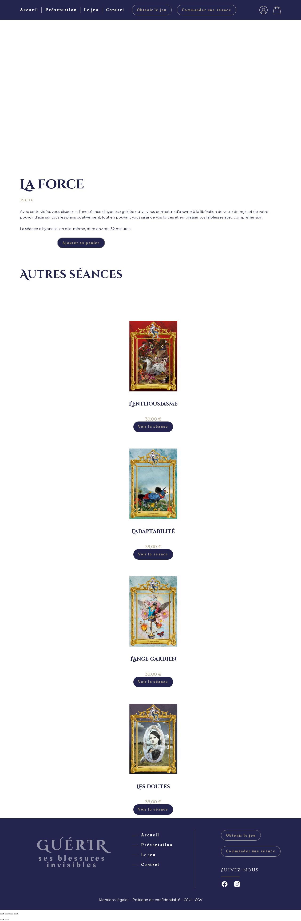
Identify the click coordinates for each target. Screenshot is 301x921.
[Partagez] (11, 913)
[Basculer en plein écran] (6, 913)
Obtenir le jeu (152, 10)
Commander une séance (206, 10)
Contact (115, 10)
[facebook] (224, 884)
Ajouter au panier (81, 243)
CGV (198, 900)
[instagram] (237, 884)
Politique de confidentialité (156, 900)
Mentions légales (114, 900)
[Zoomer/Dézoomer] (2, 913)
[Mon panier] (277, 10)
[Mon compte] (263, 10)
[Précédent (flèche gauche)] (2, 919)
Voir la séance (153, 426)
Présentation (61, 10)
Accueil (29, 10)
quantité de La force (38, 243)
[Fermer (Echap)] (16, 913)
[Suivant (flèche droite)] (6, 919)
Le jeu (91, 10)
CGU (188, 900)
